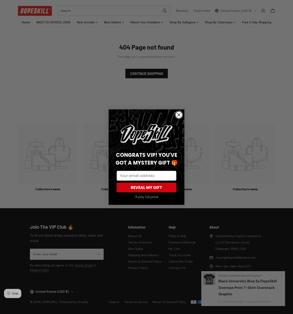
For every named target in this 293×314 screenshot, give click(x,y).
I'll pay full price (146, 197)
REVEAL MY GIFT (146, 187)
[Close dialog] (178, 114)
